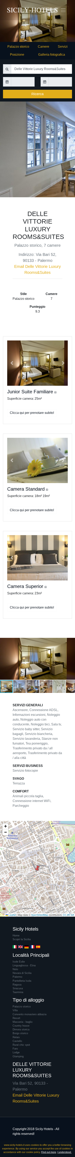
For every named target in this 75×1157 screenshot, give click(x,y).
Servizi (63, 46)
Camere (43, 46)
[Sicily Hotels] (14, 10)
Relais (16, 1037)
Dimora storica (21, 1029)
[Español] (38, 946)
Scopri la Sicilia (22, 939)
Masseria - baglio (22, 1021)
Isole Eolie (19, 961)
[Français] (32, 946)
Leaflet (12, 914)
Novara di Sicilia (22, 973)
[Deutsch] (26, 946)
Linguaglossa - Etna (24, 965)
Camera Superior (26, 586)
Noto (15, 969)
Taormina (18, 992)
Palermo (17, 976)
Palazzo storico (18, 46)
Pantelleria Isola (22, 980)
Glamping (18, 1056)
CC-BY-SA (68, 914)
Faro (15, 1048)
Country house (21, 1025)
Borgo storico (20, 1033)
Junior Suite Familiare (30, 391)
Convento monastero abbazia (29, 1014)
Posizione (17, 54)
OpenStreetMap (39, 914)
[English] (20, 946)
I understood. (64, 1152)
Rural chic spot (21, 1044)
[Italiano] (15, 946)
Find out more (48, 1152)
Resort (16, 1018)
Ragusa (17, 984)
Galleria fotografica (51, 54)
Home (16, 935)
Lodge (16, 1052)
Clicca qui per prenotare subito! (32, 412)
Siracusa (18, 988)
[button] (11, 363)
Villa (15, 1010)
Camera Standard (26, 489)
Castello (17, 1041)
